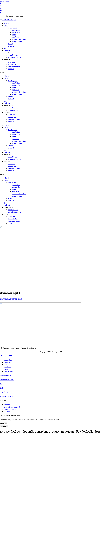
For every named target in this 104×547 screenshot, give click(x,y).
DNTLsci (11, 46)
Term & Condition (14, 67)
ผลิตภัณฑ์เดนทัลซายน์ (7, 380)
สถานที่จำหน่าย (13, 55)
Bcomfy (10, 44)
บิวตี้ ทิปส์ (7, 51)
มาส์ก (14, 35)
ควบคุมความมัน (17, 42)
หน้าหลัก (6, 23)
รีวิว (5, 48)
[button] (52, 72)
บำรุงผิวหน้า (16, 33)
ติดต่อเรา (11, 69)
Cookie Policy (12, 64)
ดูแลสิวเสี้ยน (16, 30)
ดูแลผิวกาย (15, 37)
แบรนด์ (6, 26)
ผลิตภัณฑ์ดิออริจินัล (6, 356)
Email (2, 424)
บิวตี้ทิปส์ (2, 388)
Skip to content (5, 1)
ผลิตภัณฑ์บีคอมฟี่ (5, 376)
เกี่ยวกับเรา (11, 62)
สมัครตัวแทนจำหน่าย (14, 57)
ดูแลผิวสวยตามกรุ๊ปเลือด (11, 299)
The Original (12, 28)
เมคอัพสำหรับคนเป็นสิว (19, 39)
